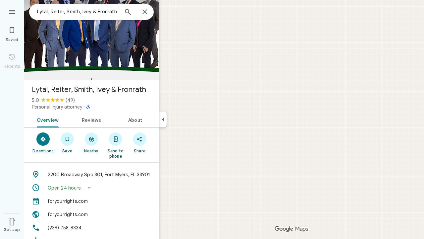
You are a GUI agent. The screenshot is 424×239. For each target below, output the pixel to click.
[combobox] (78, 12)
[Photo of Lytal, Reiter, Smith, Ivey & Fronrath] (91, 40)
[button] (91, 188)
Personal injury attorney (57, 107)
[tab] (46, 119)
